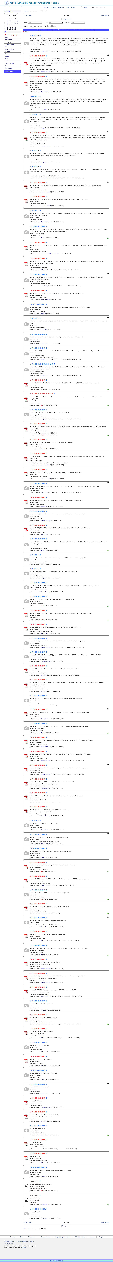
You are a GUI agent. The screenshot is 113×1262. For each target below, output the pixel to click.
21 (15, 18)
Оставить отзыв (9, 44)
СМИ (67, 7)
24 (15, 23)
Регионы (61, 7)
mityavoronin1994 (46, 192)
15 (12, 20)
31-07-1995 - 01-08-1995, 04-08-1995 (41, 364)
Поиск (85, 7)
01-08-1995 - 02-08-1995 (37, 1098)
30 (17, 22)
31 (17, 23)
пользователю (76, 29)
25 (15, 25)
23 (15, 22)
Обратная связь (79, 1237)
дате (48, 29)
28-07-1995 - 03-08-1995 (37, 132)
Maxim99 (43, 313)
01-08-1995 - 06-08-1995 (37, 334)
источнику (85, 29)
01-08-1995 (33, 35)
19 (12, 27)
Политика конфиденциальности (25, 1241)
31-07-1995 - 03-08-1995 (37, 410)
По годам (46, 7)
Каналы (53, 7)
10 (10, 23)
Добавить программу (97, 7)
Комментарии (9, 46)
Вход (21, 1237)
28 (17, 18)
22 (15, 20)
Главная (26, 11)
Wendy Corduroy (45, 71)
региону (92, 29)
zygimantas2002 (45, 506)
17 (12, 23)
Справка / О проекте (9, 1241)
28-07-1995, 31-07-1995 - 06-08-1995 (41, 394)
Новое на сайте (9, 49)
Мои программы (9, 42)
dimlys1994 (44, 51)
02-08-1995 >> (105, 15)
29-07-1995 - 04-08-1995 (37, 1126)
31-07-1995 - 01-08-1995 (37, 226)
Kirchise (43, 1079)
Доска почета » (9, 71)
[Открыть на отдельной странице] (40, 35)
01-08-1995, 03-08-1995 (37, 1209)
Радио (6, 58)
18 (12, 25)
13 (10, 29)
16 (12, 22)
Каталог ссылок (9, 63)
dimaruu (43, 449)
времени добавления (57, 29)
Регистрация (31, 1237)
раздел (24, 1247)
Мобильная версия (9, 1243)
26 (15, 27)
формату (67, 29)
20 (12, 29)
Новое (73, 7)
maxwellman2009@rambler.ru (49, 253)
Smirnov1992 (44, 996)
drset (42, 705)
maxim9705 (44, 802)
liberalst (43, 237)
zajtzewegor (44, 1204)
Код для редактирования (63, 1237)
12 (10, 27)
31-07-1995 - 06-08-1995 (37, 56)
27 (15, 29)
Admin (42, 405)
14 (12, 18)
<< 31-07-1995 (27, 15)
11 (10, 25)
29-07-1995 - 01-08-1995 (37, 834)
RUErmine (44, 269)
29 (17, 20)
